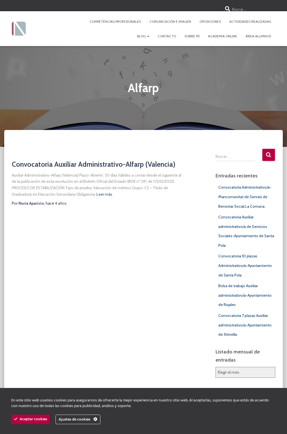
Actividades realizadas (250, 21)
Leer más (104, 194)
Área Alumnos (258, 36)
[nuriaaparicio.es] (19, 29)
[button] (148, 36)
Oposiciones (210, 21)
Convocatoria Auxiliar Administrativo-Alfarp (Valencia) (93, 164)
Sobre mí (192, 36)
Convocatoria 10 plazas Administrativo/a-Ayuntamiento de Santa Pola (245, 265)
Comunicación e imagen (170, 21)
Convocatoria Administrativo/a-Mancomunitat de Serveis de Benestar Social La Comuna (244, 197)
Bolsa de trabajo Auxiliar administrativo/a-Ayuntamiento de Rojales (245, 295)
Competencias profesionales (115, 21)
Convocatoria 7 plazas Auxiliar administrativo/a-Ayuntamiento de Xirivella (245, 325)
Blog (142, 36)
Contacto (167, 36)
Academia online (222, 36)
